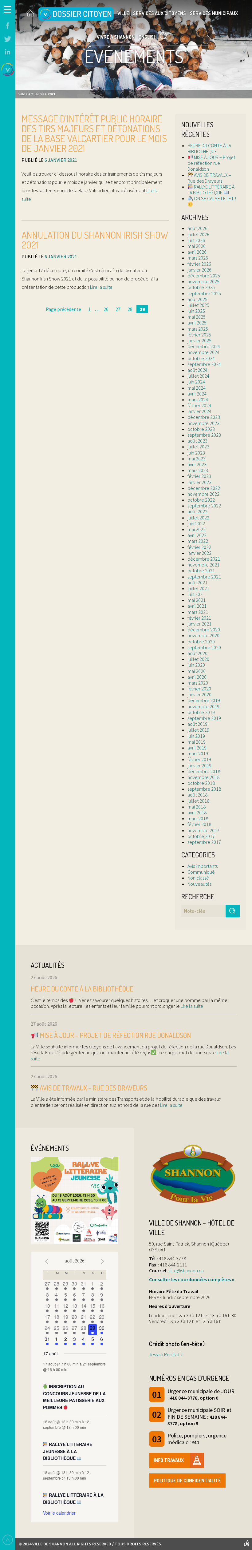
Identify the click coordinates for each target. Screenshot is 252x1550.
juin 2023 (196, 453)
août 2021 (197, 582)
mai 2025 (196, 317)
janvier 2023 (199, 482)
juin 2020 (196, 665)
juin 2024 (196, 382)
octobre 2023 (201, 429)
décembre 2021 (203, 559)
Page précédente (63, 309)
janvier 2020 (199, 694)
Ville (123, 13)
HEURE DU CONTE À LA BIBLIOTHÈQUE (209, 148)
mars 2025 (197, 329)
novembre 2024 (203, 352)
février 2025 (199, 335)
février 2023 (199, 476)
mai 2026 (196, 246)
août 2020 (197, 653)
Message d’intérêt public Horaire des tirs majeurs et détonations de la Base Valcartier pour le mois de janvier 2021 (94, 133)
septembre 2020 (204, 647)
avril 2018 (197, 812)
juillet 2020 (198, 659)
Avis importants (202, 866)
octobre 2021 (201, 570)
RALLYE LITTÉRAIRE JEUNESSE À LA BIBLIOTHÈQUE (68, 1451)
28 (130, 309)
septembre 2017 (204, 842)
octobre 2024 (201, 358)
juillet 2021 (198, 588)
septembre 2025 (204, 293)
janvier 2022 (199, 553)
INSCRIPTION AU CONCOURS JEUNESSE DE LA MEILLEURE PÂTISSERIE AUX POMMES (74, 1396)
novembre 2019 (203, 706)
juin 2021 (196, 594)
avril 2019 (197, 748)
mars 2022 (197, 541)
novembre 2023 (203, 423)
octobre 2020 (201, 641)
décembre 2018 (203, 771)
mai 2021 (196, 600)
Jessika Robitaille (166, 1354)
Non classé (198, 878)
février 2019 (199, 759)
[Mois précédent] (46, 1261)
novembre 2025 (203, 281)
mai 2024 (196, 388)
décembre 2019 (203, 700)
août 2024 (197, 370)
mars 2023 (197, 470)
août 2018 (197, 795)
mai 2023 (196, 458)
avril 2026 (197, 252)
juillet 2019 (198, 730)
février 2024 (199, 405)
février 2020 (199, 689)
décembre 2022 (203, 488)
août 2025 (197, 299)
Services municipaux (214, 13)
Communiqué (201, 872)
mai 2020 (196, 671)
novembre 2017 (203, 830)
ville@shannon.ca (186, 1270)
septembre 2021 (204, 577)
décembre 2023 (203, 417)
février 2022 (199, 547)
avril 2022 (197, 535)
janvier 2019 (199, 765)
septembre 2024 (204, 364)
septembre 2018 (204, 789)
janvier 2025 (199, 340)
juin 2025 (196, 311)
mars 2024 (197, 399)
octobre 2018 (201, 783)
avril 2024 (197, 394)
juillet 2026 (198, 234)
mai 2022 (196, 529)
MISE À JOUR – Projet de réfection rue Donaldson (211, 163)
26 (106, 309)
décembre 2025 (203, 275)
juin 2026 (196, 240)
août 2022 (197, 511)
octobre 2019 (201, 712)
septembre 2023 (204, 435)
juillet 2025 (198, 305)
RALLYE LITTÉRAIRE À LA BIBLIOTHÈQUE (210, 190)
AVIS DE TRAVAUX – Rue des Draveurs (209, 178)
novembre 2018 (203, 777)
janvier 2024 (199, 411)
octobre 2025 (201, 287)
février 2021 (199, 618)
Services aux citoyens (159, 13)
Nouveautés (199, 884)
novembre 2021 (203, 565)
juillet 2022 (198, 518)
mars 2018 (197, 818)
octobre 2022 (201, 500)
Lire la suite (100, 287)
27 (118, 309)
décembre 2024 (203, 346)
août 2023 (197, 441)
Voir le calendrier (59, 1513)
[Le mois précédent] (102, 1261)
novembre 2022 (203, 494)
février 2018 (199, 824)
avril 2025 (197, 323)
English (148, 37)
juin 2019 (196, 736)
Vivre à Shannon (116, 37)
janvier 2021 (199, 624)
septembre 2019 (204, 718)
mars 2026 (197, 258)
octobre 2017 (201, 836)
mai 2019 (196, 742)
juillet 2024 (198, 376)
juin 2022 (196, 523)
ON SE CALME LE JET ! (214, 198)
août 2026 (197, 228)
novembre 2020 (203, 635)
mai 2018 (196, 807)
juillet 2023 (198, 446)
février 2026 (199, 264)
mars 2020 (197, 683)
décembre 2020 (203, 629)
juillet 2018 (198, 801)
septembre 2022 (204, 506)
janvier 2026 (199, 270)
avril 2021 (197, 606)
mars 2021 (197, 612)
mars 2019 (197, 753)
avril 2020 (197, 677)
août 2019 (197, 724)
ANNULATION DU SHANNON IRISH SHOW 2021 (95, 240)
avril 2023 (197, 464)
